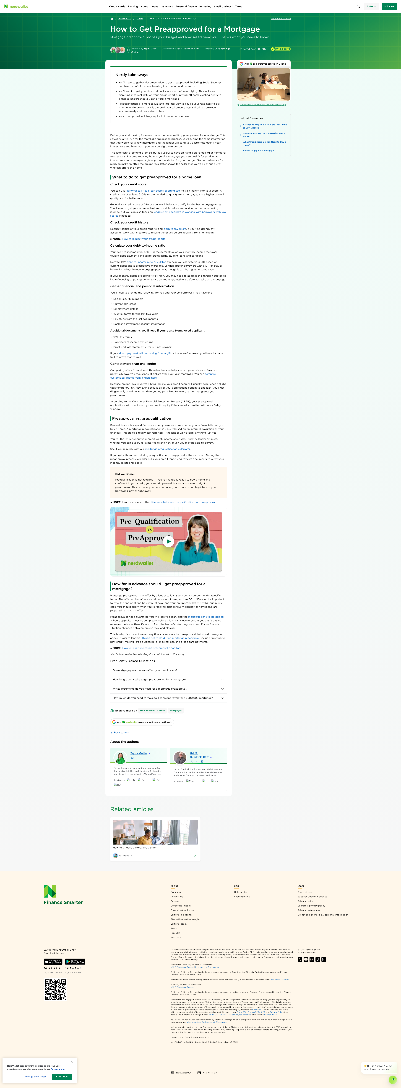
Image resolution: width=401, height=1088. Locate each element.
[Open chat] (392, 1079)
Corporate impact (181, 905)
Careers (175, 901)
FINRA (255, 1009)
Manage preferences (35, 1076)
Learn (140, 19)
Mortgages (124, 19)
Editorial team (179, 924)
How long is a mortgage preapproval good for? (151, 648)
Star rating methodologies (185, 919)
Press (174, 928)
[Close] (396, 1062)
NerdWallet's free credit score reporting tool (153, 190)
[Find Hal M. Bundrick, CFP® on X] (192, 761)
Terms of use (305, 892)
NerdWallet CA (210, 1073)
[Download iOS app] (53, 962)
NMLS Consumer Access (182, 967)
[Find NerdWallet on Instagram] (312, 959)
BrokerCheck (270, 1014)
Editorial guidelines (182, 914)
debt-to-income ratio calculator (146, 262)
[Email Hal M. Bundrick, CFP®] (197, 761)
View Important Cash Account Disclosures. (207, 1022)
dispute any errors (175, 228)
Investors (176, 937)
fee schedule (245, 1014)
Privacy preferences (309, 910)
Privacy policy (305, 901)
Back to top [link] (121, 732)
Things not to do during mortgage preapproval (171, 638)
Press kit (175, 933)
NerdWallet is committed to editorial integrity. (263, 104)
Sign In (372, 6)
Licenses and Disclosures (207, 967)
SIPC (261, 1009)
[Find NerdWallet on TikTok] (323, 959)
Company (176, 892)
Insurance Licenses (280, 979)
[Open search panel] (358, 6)
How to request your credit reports (143, 238)
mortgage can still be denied (206, 616)
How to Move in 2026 (152, 710)
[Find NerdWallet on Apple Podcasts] (317, 959)
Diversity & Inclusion (182, 910)
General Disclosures (229, 1014)
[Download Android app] (75, 962)
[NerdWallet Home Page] (16, 6)
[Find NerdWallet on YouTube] (306, 959)
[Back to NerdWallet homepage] (112, 19)
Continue (62, 1076)
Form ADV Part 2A (256, 1012)
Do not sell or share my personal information (323, 914)
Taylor (138, 753)
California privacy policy (311, 905)
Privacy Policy (276, 1012)
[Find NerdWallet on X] (300, 959)
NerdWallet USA (183, 1073)
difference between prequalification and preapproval (182, 502)
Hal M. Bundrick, (199, 755)
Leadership (177, 896)
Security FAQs (242, 896)
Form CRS (242, 1012)
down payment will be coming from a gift (145, 353)
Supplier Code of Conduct (312, 896)
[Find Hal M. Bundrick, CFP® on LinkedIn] (202, 761)
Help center (240, 892)
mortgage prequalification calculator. (168, 449)
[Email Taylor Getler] (132, 758)
